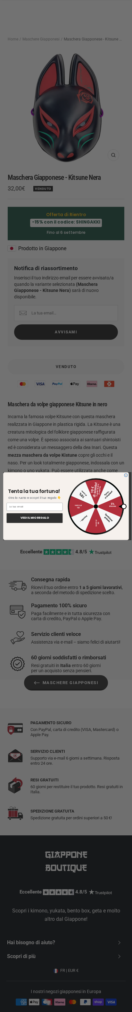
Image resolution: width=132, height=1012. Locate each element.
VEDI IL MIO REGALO (35, 517)
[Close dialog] (126, 475)
